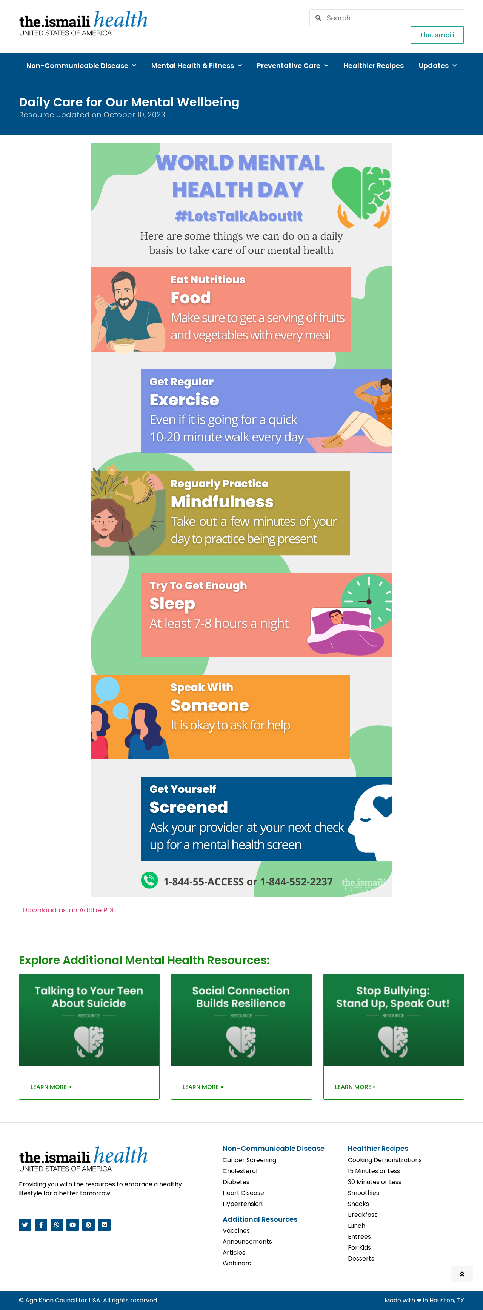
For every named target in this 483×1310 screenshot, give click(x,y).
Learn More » (51, 1087)
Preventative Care (288, 65)
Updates (434, 65)
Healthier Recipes (373, 65)
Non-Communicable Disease (77, 65)
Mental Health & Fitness (192, 65)
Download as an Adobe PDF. (69, 910)
